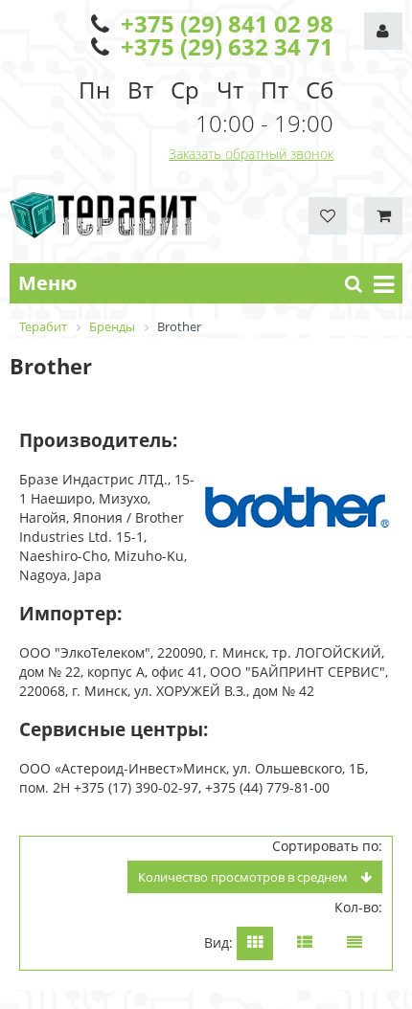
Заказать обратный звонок (251, 154)
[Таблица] (354, 943)
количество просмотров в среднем (244, 877)
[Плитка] (255, 943)
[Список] (304, 943)
